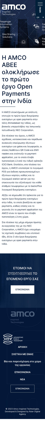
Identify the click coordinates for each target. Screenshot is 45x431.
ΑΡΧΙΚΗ (22, 347)
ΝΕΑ (22, 379)
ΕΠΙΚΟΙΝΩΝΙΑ (22, 289)
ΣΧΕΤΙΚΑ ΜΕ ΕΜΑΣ (22, 354)
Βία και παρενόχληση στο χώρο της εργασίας (22, 363)
